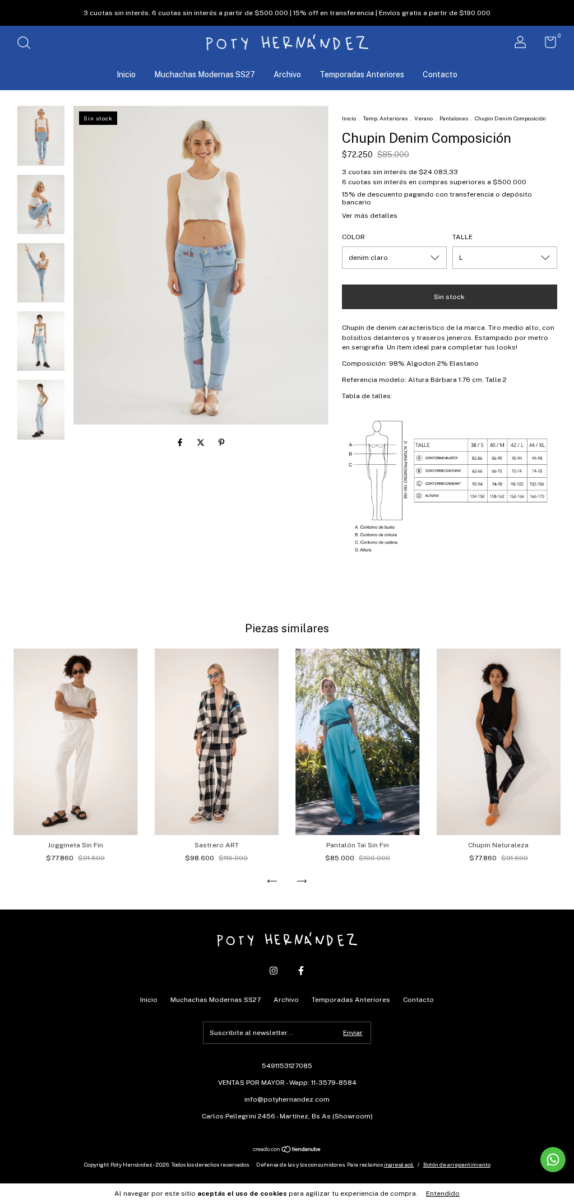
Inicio (126, 74)
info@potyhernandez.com (287, 1099)
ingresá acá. (399, 1164)
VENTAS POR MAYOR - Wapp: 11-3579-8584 (287, 1083)
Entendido (443, 1193)
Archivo (287, 74)
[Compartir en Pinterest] (221, 442)
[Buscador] (28, 44)
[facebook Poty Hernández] (301, 970)
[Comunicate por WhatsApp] (553, 1159)
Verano (424, 118)
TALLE (462, 237)
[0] (546, 44)
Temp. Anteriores (385, 118)
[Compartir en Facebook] (181, 442)
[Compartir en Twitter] (201, 442)
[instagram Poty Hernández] (273, 970)
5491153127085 (287, 1066)
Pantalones (453, 118)
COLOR (353, 237)
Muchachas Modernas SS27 (204, 74)
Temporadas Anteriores (362, 74)
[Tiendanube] (287, 1150)
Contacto (440, 74)
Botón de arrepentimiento (456, 1164)
